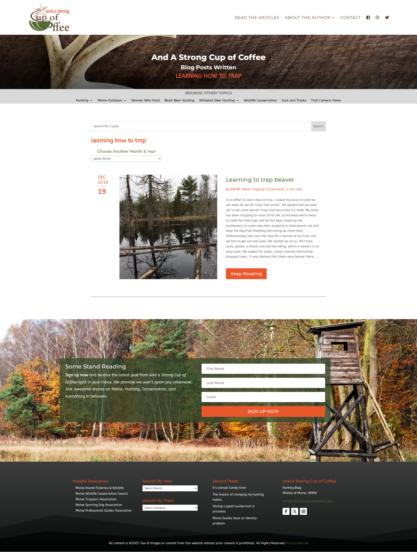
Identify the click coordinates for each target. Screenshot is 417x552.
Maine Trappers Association (96, 499)
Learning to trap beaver (260, 179)
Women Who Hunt (145, 100)
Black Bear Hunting (179, 100)
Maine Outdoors (110, 100)
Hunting (82, 100)
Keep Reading (246, 273)
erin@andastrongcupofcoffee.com (307, 501)
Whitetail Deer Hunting (217, 100)
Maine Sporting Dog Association (99, 505)
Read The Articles (257, 18)
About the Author (307, 18)
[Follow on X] (294, 511)
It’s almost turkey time (229, 488)
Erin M (235, 189)
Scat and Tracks (294, 100)
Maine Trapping (253, 189)
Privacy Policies (297, 543)
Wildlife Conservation (260, 100)
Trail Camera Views (326, 100)
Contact (350, 18)
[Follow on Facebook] (286, 511)
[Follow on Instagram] (303, 511)
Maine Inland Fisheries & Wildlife (100, 488)
